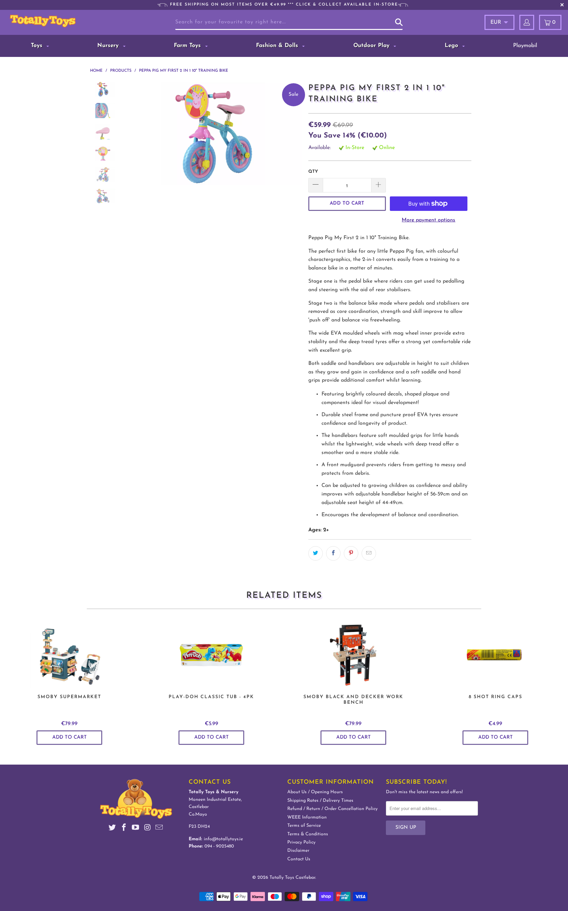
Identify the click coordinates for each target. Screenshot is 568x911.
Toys (37, 45)
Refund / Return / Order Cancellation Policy (332, 808)
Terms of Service (304, 825)
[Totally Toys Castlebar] (52, 21)
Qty (313, 171)
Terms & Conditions (307, 834)
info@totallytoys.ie (223, 839)
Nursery (109, 45)
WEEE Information (307, 817)
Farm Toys (188, 45)
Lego (452, 45)
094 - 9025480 (219, 846)
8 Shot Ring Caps (495, 655)
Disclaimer (298, 850)
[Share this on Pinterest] (351, 553)
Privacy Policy (301, 842)
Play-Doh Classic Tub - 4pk (211, 655)
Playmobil (525, 45)
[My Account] (527, 22)
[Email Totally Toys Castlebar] (159, 828)
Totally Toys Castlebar (292, 877)
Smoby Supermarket (69, 655)
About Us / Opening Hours (315, 792)
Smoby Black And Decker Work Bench (353, 655)
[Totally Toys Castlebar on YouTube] (136, 828)
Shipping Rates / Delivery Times (320, 800)
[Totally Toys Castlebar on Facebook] (124, 828)
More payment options (428, 220)
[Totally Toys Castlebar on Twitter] (112, 828)
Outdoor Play (372, 45)
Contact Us (298, 859)
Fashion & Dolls (278, 45)
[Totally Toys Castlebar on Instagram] (148, 828)
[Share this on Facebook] (333, 553)
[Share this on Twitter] (315, 553)
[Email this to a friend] (369, 553)
